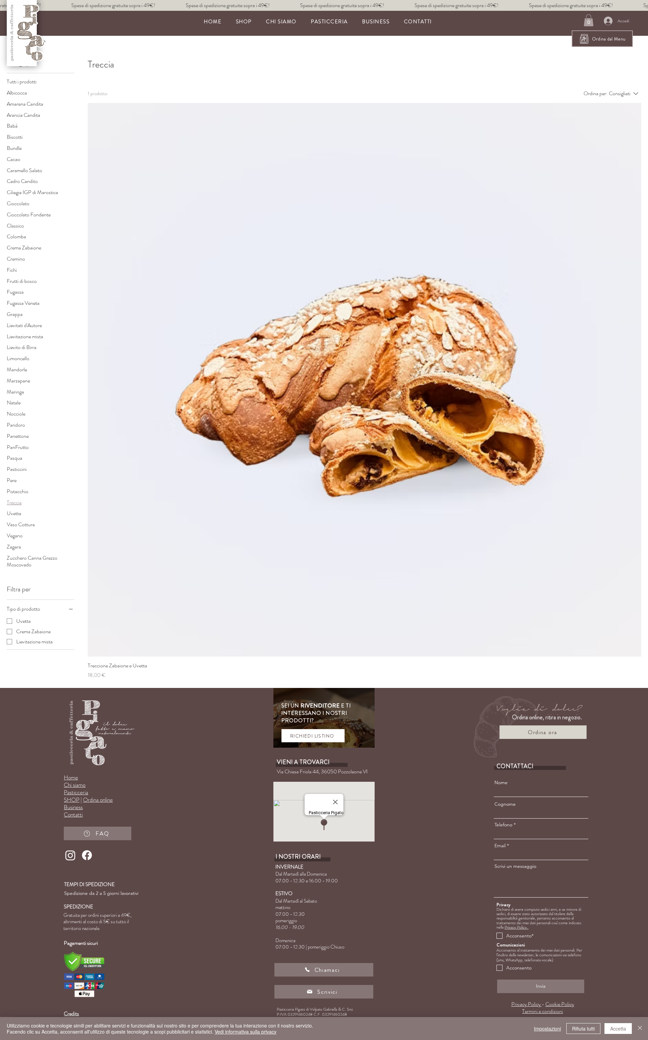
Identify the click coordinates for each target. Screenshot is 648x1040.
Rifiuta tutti (583, 1028)
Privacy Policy (526, 1004)
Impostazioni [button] (547, 1028)
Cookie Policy (559, 1004)
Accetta (618, 1028)
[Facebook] (86, 855)
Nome (501, 782)
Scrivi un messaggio (515, 866)
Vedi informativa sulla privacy (245, 1031)
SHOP (71, 800)
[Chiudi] (640, 1028)
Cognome (505, 804)
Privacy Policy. (517, 927)
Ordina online (98, 800)
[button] (329, 22)
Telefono (503, 824)
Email (500, 845)
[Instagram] (70, 855)
